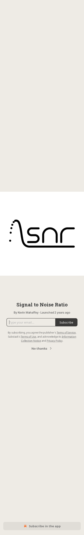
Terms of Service (66, 332)
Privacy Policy (54, 340)
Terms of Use (28, 336)
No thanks (39, 348)
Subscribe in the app (45, 526)
